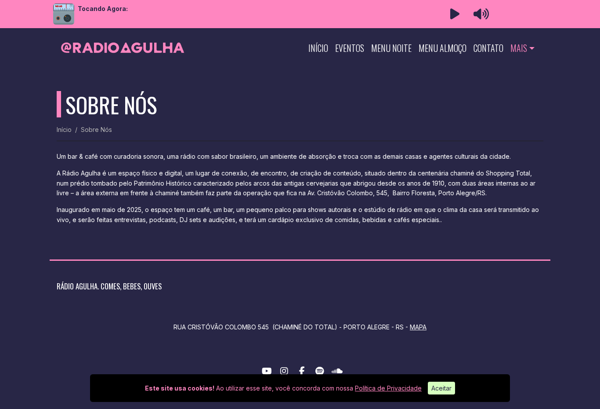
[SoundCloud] (337, 371)
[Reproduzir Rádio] (454, 14)
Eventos (349, 48)
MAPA (418, 327)
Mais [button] (518, 48)
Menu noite (391, 48)
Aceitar (441, 388)
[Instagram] (284, 371)
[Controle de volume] (479, 14)
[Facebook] (302, 371)
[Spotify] (319, 371)
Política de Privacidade (388, 388)
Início (318, 48)
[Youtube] (267, 371)
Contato (488, 48)
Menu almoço (442, 48)
